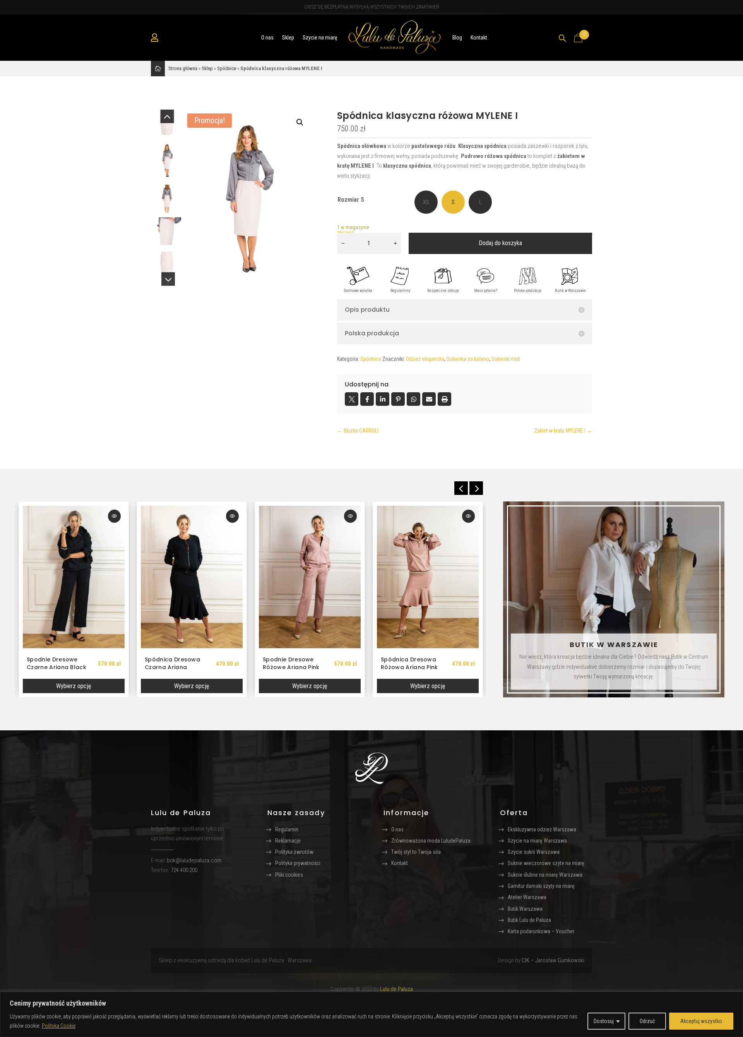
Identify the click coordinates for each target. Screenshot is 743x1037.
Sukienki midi (505, 359)
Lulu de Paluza (396, 988)
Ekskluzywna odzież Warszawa (542, 829)
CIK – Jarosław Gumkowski (553, 960)
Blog (457, 37)
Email (429, 399)
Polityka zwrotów (294, 852)
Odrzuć (647, 1021)
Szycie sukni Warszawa (534, 852)
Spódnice (226, 68)
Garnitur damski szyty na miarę (541, 886)
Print (444, 399)
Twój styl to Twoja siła (416, 852)
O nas (267, 37)
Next (167, 274)
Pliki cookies (289, 875)
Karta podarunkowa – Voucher (541, 931)
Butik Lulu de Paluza (529, 920)
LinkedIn (382, 399)
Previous (167, 121)
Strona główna (182, 68)
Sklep (288, 37)
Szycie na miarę (320, 37)
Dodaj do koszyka (500, 243)
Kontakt (479, 37)
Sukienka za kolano (468, 359)
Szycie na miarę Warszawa (537, 841)
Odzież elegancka (425, 359)
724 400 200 (184, 870)
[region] (371, 1014)
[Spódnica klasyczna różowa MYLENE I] (248, 198)
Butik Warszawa (525, 909)
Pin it (398, 399)
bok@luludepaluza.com (194, 860)
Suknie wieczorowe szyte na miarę (546, 863)
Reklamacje (288, 841)
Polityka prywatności (297, 863)
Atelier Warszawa (527, 897)
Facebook (367, 399)
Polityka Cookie (58, 1026)
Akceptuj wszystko (701, 1021)
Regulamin (286, 829)
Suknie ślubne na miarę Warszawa (545, 875)
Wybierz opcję (73, 686)
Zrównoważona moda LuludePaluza (431, 841)
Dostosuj (604, 1021)
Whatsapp (413, 399)
